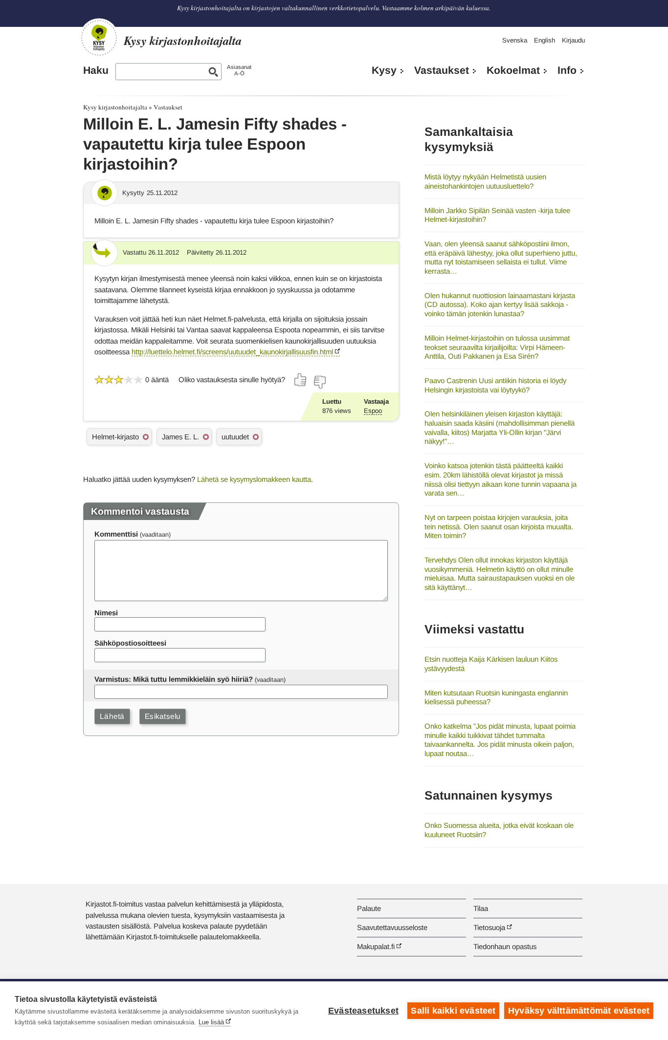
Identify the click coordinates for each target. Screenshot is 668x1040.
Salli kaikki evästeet (453, 1011)
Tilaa (480, 908)
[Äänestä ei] (319, 382)
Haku (96, 70)
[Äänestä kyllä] (300, 379)
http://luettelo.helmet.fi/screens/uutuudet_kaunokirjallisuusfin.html (232, 351)
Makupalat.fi (376, 946)
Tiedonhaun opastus (504, 946)
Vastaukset (441, 70)
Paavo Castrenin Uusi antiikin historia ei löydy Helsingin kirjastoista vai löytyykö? (495, 385)
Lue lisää (211, 1022)
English (544, 40)
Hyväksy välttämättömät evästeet (578, 1011)
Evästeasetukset (363, 1011)
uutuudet (235, 437)
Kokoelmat (513, 70)
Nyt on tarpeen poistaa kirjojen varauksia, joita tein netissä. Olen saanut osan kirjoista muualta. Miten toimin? (498, 526)
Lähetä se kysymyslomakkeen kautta (254, 479)
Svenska (514, 40)
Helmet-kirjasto (115, 437)
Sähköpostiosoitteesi (130, 643)
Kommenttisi (116, 534)
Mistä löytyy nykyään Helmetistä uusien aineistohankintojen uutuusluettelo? (485, 181)
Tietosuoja (489, 927)
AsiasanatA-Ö (239, 70)
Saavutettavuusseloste (392, 927)
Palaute (369, 908)
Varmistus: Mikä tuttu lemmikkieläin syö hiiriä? (173, 679)
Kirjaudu (573, 40)
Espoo (373, 410)
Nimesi (106, 612)
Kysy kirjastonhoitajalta (115, 107)
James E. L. (180, 437)
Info (567, 70)
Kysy (384, 70)
